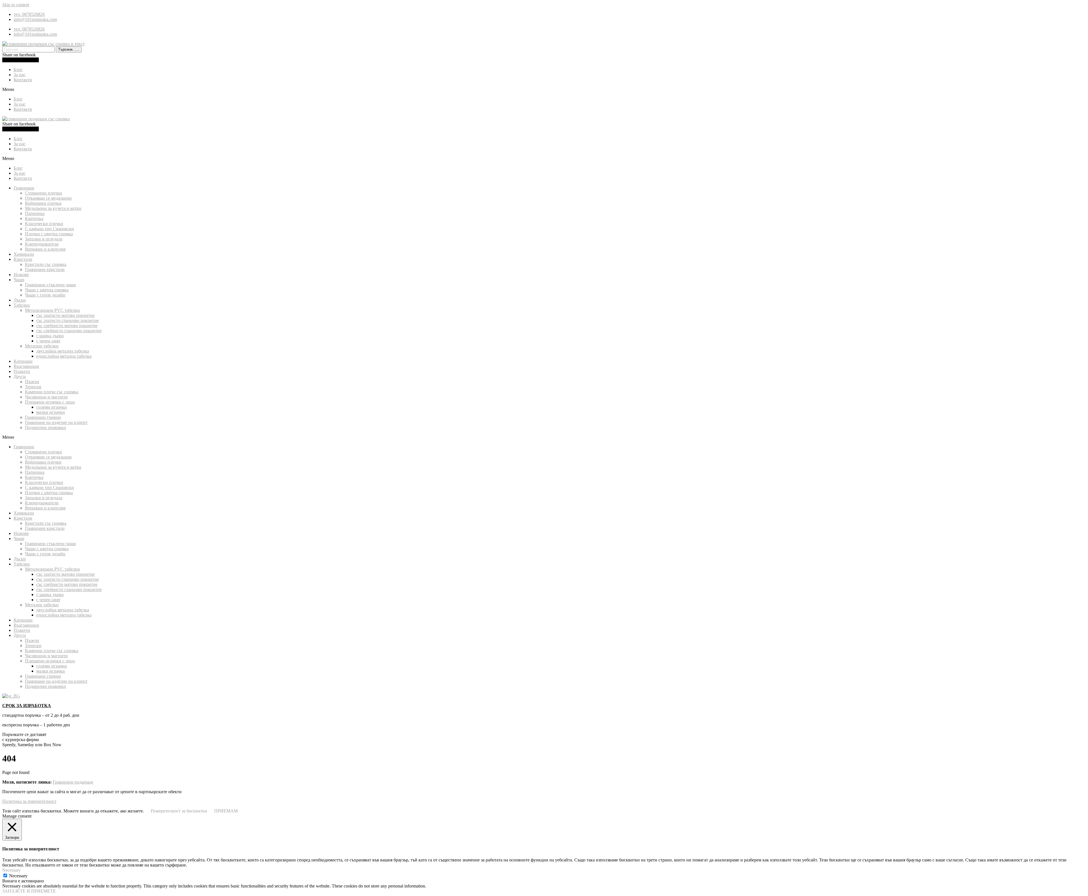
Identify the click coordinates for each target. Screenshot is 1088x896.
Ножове (21, 274)
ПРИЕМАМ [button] (226, 810)
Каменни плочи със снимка (51, 391)
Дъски (20, 300)
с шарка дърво (50, 335)
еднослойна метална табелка (64, 356)
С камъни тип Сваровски (49, 228)
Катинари (23, 361)
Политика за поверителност (29, 801)
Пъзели (32, 381)
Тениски (33, 386)
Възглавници (26, 366)
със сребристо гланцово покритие (69, 330)
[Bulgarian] (11, 696)
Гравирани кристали (45, 269)
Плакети (22, 371)
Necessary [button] (11, 870)
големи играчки (51, 407)
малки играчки (50, 412)
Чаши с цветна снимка (47, 289)
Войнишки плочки (43, 203)
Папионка (34, 213)
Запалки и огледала (43, 238)
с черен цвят (48, 340)
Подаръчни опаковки (45, 427)
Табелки (22, 305)
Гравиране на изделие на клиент (56, 422)
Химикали (24, 254)
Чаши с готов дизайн (45, 295)
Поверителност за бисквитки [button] (179, 810)
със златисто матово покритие (65, 315)
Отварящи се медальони (48, 198)
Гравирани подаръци (73, 782)
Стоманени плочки (43, 193)
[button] (544, 89)
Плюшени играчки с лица (50, 402)
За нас (20, 74)
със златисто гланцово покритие (67, 320)
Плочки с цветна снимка (49, 233)
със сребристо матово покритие (66, 325)
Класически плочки (44, 223)
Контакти (23, 79)
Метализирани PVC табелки (52, 310)
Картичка (34, 218)
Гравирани (24, 187)
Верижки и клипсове (45, 249)
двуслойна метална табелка (62, 351)
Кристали (23, 259)
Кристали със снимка (45, 264)
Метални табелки (42, 346)
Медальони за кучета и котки (53, 208)
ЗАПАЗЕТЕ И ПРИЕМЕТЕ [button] (29, 891)
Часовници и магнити (46, 396)
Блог (18, 69)
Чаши (19, 279)
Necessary (18, 875)
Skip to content (15, 4)
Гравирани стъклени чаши (50, 284)
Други (20, 376)
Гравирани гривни (43, 417)
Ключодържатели (42, 244)
